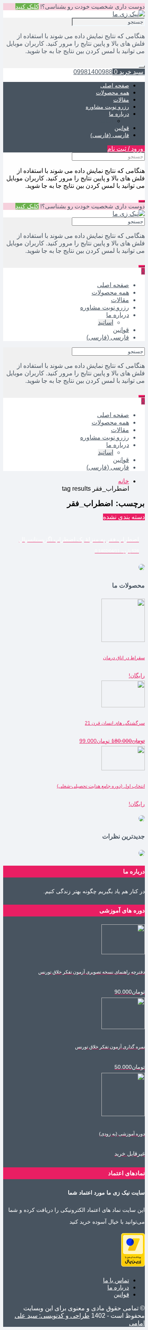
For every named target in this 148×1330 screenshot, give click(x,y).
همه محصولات (112, 92)
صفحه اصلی (114, 85)
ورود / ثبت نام (126, 148)
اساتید (106, 121)
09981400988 (92, 72)
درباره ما (119, 114)
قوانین (121, 128)
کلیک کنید (27, 6)
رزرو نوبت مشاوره (107, 107)
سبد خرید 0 (128, 72)
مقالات (121, 99)
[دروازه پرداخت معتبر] (133, 1264)
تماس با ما (116, 1280)
